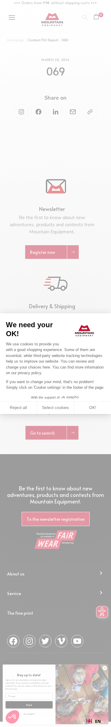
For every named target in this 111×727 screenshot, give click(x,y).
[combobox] (93, 721)
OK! (92, 407)
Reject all (18, 407)
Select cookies (55, 407)
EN (98, 721)
